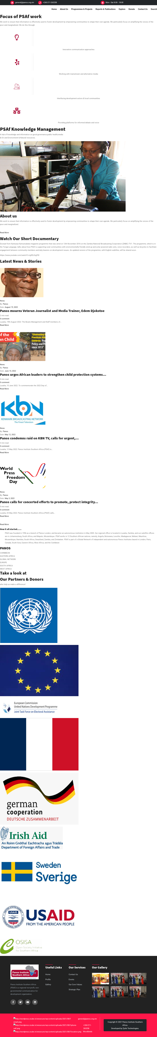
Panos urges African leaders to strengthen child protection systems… (53, 374)
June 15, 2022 (10, 371)
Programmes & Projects (81, 9)
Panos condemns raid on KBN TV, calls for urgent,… (39, 438)
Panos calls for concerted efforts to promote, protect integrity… (49, 502)
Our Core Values (75, 984)
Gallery (48, 984)
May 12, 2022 (10, 434)
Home (54, 9)
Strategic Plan (74, 989)
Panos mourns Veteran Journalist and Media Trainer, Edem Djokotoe (52, 311)
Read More (4, 325)
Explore (122, 9)
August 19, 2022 (11, 307)
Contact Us (143, 9)
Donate (132, 9)
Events (71, 979)
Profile (48, 979)
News (2, 301)
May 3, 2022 (9, 498)
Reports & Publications (106, 9)
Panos (5, 304)
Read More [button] (4, 232)
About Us (64, 9)
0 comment (4, 319)
